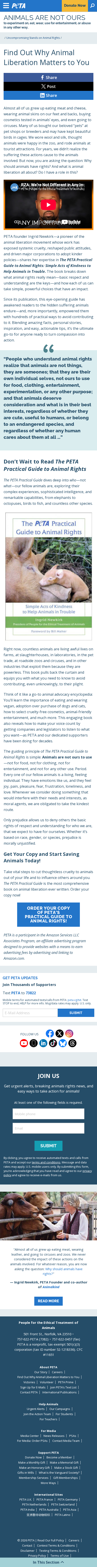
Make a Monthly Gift (31, 1462)
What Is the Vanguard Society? (59, 1472)
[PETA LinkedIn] (43, 1043)
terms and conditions (46, 1162)
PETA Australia (48, 1509)
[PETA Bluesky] (63, 1043)
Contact (27, 1545)
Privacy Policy (37, 1555)
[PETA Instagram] (69, 1033)
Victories (29, 1382)
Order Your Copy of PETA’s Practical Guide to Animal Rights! (48, 915)
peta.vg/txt (74, 1000)
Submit (48, 1145)
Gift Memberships (65, 1478)
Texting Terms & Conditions (57, 1550)
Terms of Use (60, 1555)
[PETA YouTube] (24, 1043)
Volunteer (46, 1382)
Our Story (40, 1372)
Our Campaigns (59, 1409)
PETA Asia (69, 1509)
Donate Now (33, 1457)
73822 (31, 992)
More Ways (48, 1483)
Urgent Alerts (36, 1409)
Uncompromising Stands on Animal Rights (33, 38)
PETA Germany (68, 1499)
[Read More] (48, 1250)
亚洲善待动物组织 (38, 1515)
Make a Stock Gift (66, 1467)
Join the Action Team (37, 1414)
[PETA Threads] (72, 1043)
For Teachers (48, 1419)
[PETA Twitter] (59, 1033)
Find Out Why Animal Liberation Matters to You (48, 1377)
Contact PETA (29, 1392)
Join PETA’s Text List (63, 1387)
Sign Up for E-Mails (33, 1387)
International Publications (59, 1392)
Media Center (30, 1436)
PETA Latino (62, 1515)
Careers (57, 1372)
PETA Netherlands (34, 1504)
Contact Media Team (66, 1440)
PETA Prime (66, 1382)
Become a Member (59, 1457)
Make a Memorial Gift (64, 1462)
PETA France (45, 1499)
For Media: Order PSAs (32, 1440)
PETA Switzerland (63, 1504)
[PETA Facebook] (50, 1033)
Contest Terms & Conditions (56, 1545)
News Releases (54, 1436)
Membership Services (33, 1478)
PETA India (28, 1509)
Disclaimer (28, 1550)
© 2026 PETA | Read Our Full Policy (40, 1540)
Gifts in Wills (25, 1472)
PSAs (72, 1436)
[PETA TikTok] (53, 1043)
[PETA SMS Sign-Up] (34, 1043)
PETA (15, 992)
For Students (64, 1414)
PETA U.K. (25, 1499)
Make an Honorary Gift (34, 1467)
